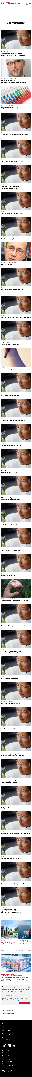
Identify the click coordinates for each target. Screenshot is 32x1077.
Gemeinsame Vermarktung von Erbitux (13, 884)
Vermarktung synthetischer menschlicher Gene (16, 317)
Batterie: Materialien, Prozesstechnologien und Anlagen (11, 975)
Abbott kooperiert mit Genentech (11, 550)
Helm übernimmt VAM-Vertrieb (10, 703)
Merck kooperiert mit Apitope (10, 858)
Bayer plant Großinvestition (10, 370)
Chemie (10, 701)
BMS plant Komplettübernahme (11, 808)
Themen (3, 78)
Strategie (11, 105)
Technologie (12, 78)
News (2, 50)
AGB (3, 1063)
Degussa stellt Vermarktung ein (11, 445)
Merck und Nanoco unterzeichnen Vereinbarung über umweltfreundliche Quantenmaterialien (13, 53)
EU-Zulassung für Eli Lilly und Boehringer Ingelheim (9, 782)
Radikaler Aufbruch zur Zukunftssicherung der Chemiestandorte (13, 81)
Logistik (5, 1039)
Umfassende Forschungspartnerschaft (13, 420)
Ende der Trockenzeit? (8, 264)
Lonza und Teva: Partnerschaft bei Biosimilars (15, 833)
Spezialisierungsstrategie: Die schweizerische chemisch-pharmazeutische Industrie (15, 755)
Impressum (6, 1059)
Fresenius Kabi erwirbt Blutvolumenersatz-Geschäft (10, 471)
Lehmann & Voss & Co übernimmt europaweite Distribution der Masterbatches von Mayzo (15, 135)
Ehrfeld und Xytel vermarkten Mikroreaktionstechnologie (10, 187)
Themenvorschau (8, 1065)
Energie (5, 1036)
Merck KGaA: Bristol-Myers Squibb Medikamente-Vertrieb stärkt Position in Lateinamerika (11, 910)
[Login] (27, 3)
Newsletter (6, 1050)
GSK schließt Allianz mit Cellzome (11, 213)
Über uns (5, 1054)
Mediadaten (6, 1056)
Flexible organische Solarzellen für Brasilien (14, 601)
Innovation (11, 598)
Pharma (4, 1028)
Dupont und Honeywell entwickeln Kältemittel (15, 626)
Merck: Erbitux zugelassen (9, 239)
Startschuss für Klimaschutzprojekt (12, 161)
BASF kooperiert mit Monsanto (10, 678)
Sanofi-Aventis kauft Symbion (10, 729)
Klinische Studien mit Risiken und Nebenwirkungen (10, 108)
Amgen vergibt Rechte (8, 575)
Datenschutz (7, 1061)
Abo (3, 1058)
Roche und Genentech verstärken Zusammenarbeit (10, 343)
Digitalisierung (8, 1037)
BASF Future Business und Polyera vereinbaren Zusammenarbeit (11, 652)
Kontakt (5, 1052)
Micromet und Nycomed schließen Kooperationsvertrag (10, 498)
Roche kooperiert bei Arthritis (10, 525)
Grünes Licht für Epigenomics (10, 395)
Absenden (24, 1003)
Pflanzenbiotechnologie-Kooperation (12, 289)
